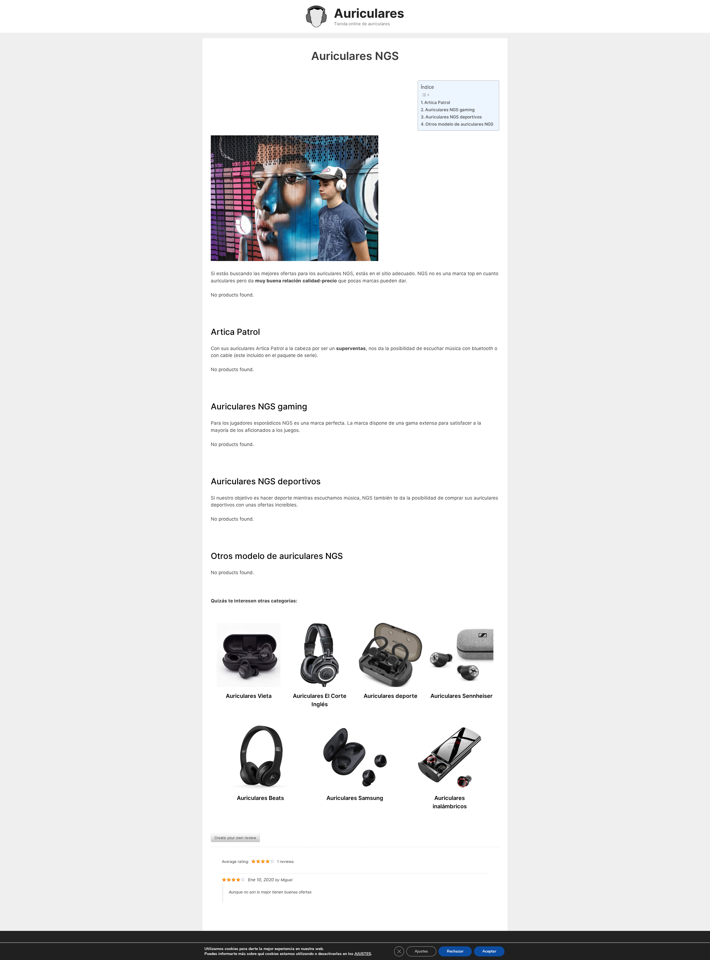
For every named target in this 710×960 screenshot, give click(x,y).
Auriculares (369, 13)
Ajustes (421, 951)
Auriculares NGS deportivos (453, 117)
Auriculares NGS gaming (450, 109)
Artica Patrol (437, 102)
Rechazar (455, 951)
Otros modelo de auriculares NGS (459, 124)
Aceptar (489, 951)
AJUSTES (362, 953)
